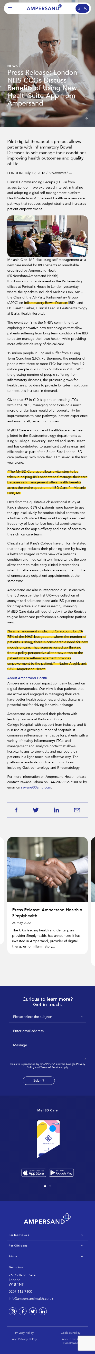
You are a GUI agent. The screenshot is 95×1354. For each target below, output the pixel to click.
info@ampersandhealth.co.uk (31, 1298)
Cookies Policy (70, 1333)
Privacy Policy (24, 1333)
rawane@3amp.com (36, 787)
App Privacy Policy (24, 1339)
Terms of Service (50, 1067)
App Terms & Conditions (70, 1341)
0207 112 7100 (20, 1291)
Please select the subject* (33, 1016)
